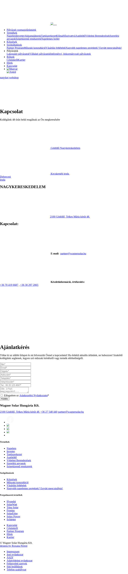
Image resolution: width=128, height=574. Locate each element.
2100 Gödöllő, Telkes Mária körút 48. (70, 216)
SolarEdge (12, 513)
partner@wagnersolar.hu (73, 253)
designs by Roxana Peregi (13, 546)
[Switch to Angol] (67, 71)
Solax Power (13, 516)
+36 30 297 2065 (29, 284)
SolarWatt (12, 504)
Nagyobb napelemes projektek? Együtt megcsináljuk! (94, 47)
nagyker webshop (9, 77)
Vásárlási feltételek (56, 47)
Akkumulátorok (32, 35)
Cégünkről (12, 59)
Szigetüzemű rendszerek (28, 38)
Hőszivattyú (69, 35)
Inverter (20, 35)
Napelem (11, 35)
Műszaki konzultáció (35, 47)
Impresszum (13, 551)
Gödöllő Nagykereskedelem (65, 148)
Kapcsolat (12, 65)
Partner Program (15, 47)
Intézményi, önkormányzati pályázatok (70, 53)
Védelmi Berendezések (97, 35)
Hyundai (11, 501)
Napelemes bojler (50, 38)
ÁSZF (10, 557)
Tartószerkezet (48, 35)
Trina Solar (12, 507)
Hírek (10, 62)
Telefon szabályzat (16, 569)
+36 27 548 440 (48, 412)
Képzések (12, 41)
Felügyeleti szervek (17, 563)
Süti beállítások (15, 566)
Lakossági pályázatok (18, 53)
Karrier (21, 59)
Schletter (11, 519)
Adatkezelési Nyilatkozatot (33, 395)
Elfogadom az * (26, 395)
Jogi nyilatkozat (15, 554)
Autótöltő (80, 35)
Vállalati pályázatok (39, 53)
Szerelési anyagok (16, 463)
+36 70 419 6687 (9, 284)
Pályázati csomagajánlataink (21, 29)
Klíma (59, 35)
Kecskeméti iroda (60, 173)
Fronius (11, 510)
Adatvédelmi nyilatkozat (19, 560)
